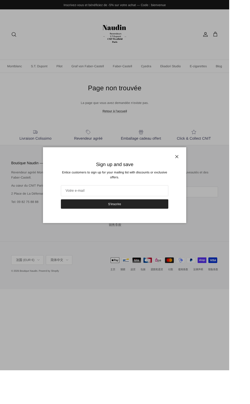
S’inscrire (114, 204)
